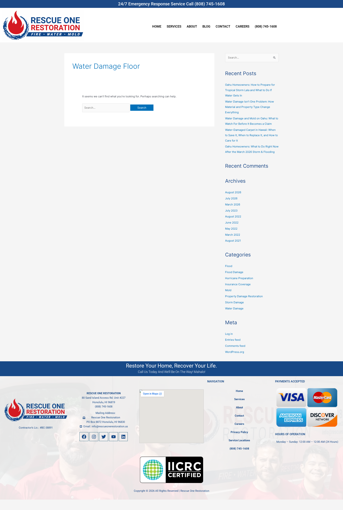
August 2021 (233, 240)
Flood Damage (234, 272)
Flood (228, 266)
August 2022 (233, 216)
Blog (206, 26)
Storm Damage (234, 302)
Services (174, 26)
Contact (223, 26)
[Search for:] (106, 107)
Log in (229, 334)
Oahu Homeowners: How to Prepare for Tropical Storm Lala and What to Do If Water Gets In (250, 90)
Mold (228, 290)
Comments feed (235, 346)
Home (156, 26)
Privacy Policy (239, 432)
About (192, 26)
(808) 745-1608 (266, 26)
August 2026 (233, 192)
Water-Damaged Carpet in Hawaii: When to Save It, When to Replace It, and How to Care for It (251, 135)
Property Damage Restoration (244, 296)
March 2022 (232, 234)
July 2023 (231, 210)
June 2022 (231, 222)
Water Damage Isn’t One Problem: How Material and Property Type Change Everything (249, 107)
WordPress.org (234, 352)
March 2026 (232, 204)
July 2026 (231, 198)
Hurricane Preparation (239, 278)
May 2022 (231, 228)
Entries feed (232, 339)
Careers (242, 26)
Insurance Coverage (238, 284)
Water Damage (234, 308)
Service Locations (239, 440)
